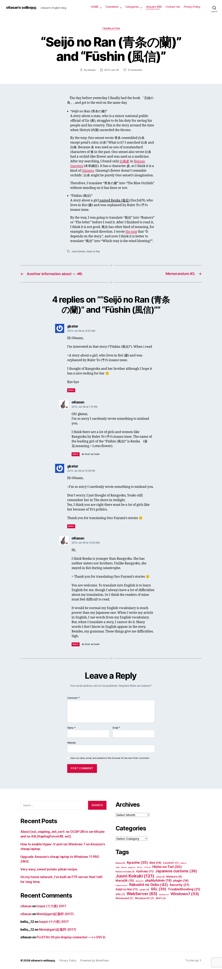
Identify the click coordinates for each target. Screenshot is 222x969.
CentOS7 (171, 862)
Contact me (173, 6)
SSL (158, 889)
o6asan (91, 69)
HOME (94, 6)
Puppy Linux (121, 885)
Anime (120, 863)
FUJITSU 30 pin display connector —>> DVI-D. (71, 937)
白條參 (124, 161)
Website (71, 742)
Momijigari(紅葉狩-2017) (55, 914)
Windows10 (144, 898)
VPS (120, 894)
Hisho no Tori (167, 867)
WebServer (142, 893)
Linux (160, 877)
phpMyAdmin (158, 880)
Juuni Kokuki (78, 251)
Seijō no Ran (93, 251)
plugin (180, 880)
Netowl (140, 881)
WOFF (161, 898)
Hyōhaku (145, 871)
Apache (137, 862)
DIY (139, 867)
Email (116, 728)
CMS (183, 863)
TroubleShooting (184, 889)
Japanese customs (176, 871)
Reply (71, 390)
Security (179, 885)
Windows (164, 895)
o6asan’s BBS (154, 7)
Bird (155, 863)
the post (131, 232)
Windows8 (124, 898)
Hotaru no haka (125, 871)
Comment (73, 698)
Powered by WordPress (94, 960)
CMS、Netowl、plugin (125, 867)
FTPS (147, 867)
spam (144, 889)
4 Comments (135, 69)
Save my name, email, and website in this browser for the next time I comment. (110, 758)
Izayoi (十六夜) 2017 (51, 906)
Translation (112, 6)
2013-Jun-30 (111, 69)
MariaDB (125, 880)
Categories (132, 6)
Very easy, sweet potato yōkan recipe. (49, 869)
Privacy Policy (192, 6)
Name (71, 728)
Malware (174, 876)
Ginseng (88, 171)
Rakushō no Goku (148, 884)
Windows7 (185, 893)
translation (111, 28)
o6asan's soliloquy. (21, 7)
